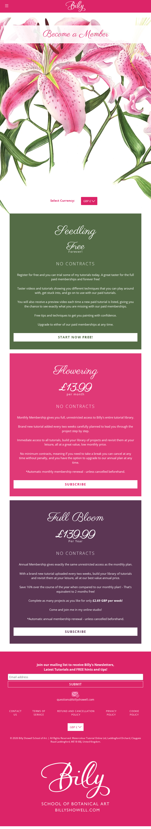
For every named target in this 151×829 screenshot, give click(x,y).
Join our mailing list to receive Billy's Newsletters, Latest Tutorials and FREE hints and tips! (75, 667)
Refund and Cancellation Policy (76, 712)
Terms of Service (38, 712)
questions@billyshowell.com (75, 699)
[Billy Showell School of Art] (75, 6)
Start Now (75, 337)
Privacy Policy (111, 712)
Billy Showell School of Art (33, 738)
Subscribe (75, 484)
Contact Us (15, 712)
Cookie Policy (134, 712)
